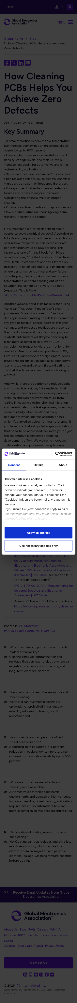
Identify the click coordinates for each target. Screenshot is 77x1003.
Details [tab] (38, 465)
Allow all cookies (38, 532)
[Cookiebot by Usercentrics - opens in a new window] (55, 454)
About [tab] (63, 465)
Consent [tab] (14, 465)
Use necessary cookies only (38, 545)
